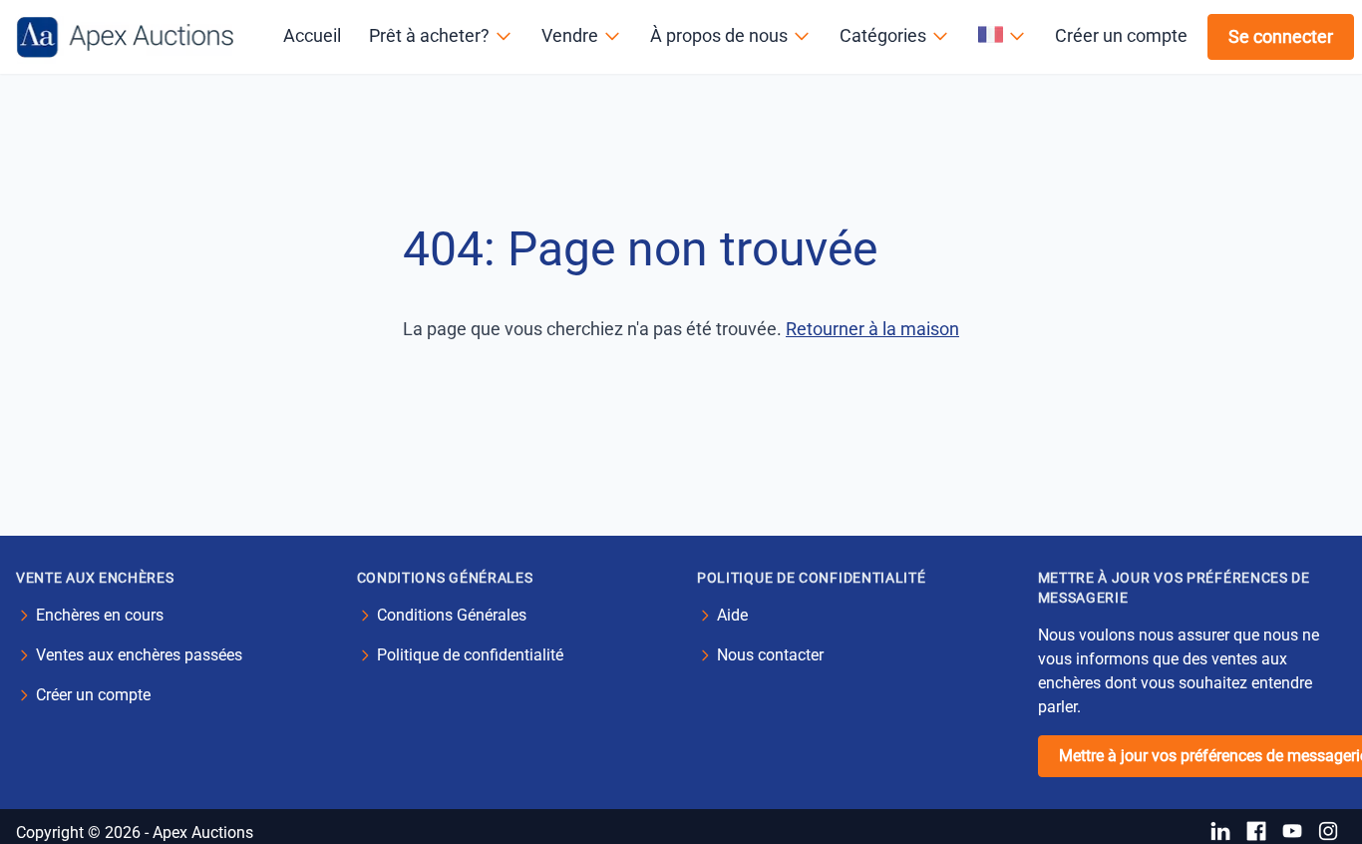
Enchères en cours (100, 615)
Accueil (312, 35)
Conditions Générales (451, 615)
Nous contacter (770, 654)
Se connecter (1280, 36)
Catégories (883, 35)
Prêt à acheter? (429, 35)
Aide (732, 615)
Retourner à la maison (872, 328)
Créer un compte (1121, 35)
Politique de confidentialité (470, 654)
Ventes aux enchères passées (139, 654)
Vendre (569, 35)
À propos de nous (719, 35)
